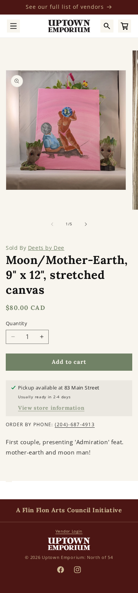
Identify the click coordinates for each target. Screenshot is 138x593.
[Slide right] (85, 224)
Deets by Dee (46, 247)
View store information (51, 407)
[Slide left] (52, 224)
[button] (13, 26)
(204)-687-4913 (75, 424)
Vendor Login (69, 531)
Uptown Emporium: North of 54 (77, 557)
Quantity (16, 323)
